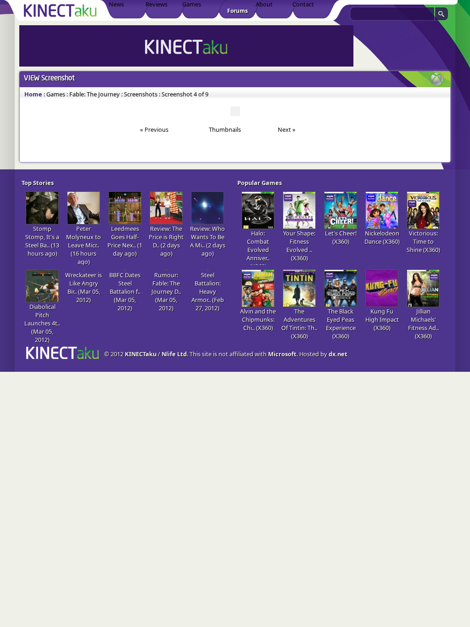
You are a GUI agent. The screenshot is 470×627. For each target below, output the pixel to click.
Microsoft (282, 354)
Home (33, 94)
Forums (237, 11)
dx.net (338, 354)
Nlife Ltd (174, 354)
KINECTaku (141, 354)
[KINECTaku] (62, 10)
